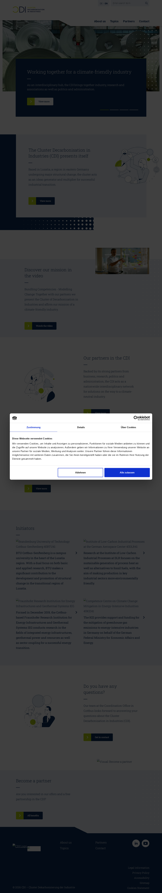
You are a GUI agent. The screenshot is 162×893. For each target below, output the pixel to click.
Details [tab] (81, 427)
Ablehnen (80, 472)
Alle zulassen (127, 472)
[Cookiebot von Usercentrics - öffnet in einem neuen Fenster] (136, 418)
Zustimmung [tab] (34, 427)
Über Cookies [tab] (128, 427)
